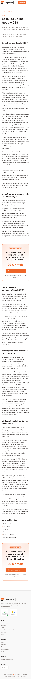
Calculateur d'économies (8, 630)
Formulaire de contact (7, 659)
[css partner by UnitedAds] (9, 2)
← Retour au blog (7, 11)
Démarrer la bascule (15, 271)
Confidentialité (5, 649)
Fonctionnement (5, 623)
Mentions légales (6, 647)
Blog (2, 642)
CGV (2, 651)
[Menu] (28, 2)
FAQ (2, 634)
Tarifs (2, 627)
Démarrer (22, 2)
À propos (3, 644)
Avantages (4, 625)
